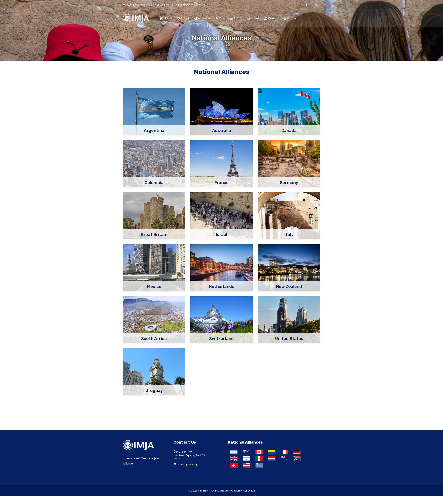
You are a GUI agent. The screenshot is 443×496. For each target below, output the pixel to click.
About (184, 18)
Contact (292, 18)
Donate (273, 18)
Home (167, 18)
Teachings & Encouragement (238, 18)
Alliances (203, 18)
